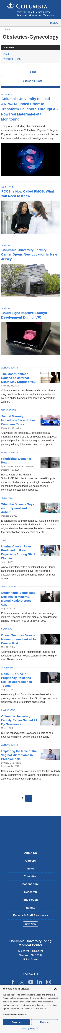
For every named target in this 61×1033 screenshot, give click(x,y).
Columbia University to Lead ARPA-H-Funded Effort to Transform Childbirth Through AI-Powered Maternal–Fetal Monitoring (29, 109)
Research (30, 892)
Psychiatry (7, 668)
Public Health (8, 410)
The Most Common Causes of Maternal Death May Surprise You (18, 377)
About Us (30, 853)
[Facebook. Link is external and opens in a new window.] (12, 982)
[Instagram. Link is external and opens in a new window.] (48, 982)
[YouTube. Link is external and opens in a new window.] (30, 982)
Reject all (44, 1022)
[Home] (30, 9)
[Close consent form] (55, 988)
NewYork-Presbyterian (30, 834)
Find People (30, 899)
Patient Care (30, 884)
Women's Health (12, 59)
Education (30, 876)
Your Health (7, 187)
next (28, 798)
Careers (30, 860)
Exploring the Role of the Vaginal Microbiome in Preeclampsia (19, 755)
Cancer (5, 540)
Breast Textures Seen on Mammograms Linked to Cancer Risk (19, 639)
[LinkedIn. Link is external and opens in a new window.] (39, 982)
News (7, 29)
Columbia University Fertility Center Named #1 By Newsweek (19, 720)
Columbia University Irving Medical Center (30, 825)
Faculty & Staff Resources (30, 915)
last (36, 798)
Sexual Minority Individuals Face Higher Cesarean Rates (18, 420)
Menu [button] (54, 22)
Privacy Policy (29, 1028)
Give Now (30, 924)
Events (30, 907)
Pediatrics (6, 94)
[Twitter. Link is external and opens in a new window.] (21, 982)
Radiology (6, 629)
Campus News (8, 710)
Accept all (16, 1022)
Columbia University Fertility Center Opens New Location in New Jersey (29, 254)
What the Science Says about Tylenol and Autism (17, 508)
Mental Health (8, 587)
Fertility (7, 54)
